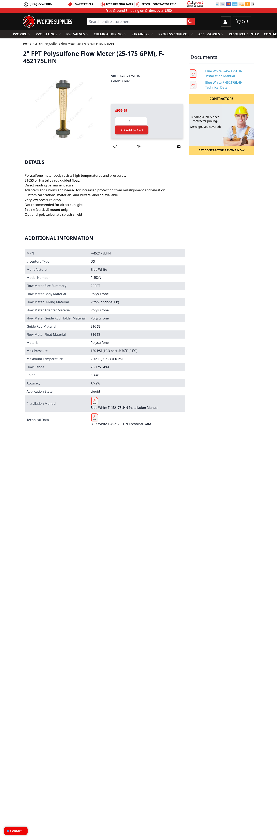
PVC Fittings (46, 34)
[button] (63, 109)
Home (27, 43)
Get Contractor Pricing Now (222, 150)
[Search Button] (191, 21)
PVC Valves (75, 34)
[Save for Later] (114, 146)
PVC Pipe (20, 34)
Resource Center (244, 34)
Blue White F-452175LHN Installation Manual (124, 407)
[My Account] (226, 21)
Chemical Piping (108, 34)
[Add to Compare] (138, 146)
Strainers (140, 34)
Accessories (209, 34)
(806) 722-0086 (41, 4)
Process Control (173, 34)
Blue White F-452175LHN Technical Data (121, 424)
